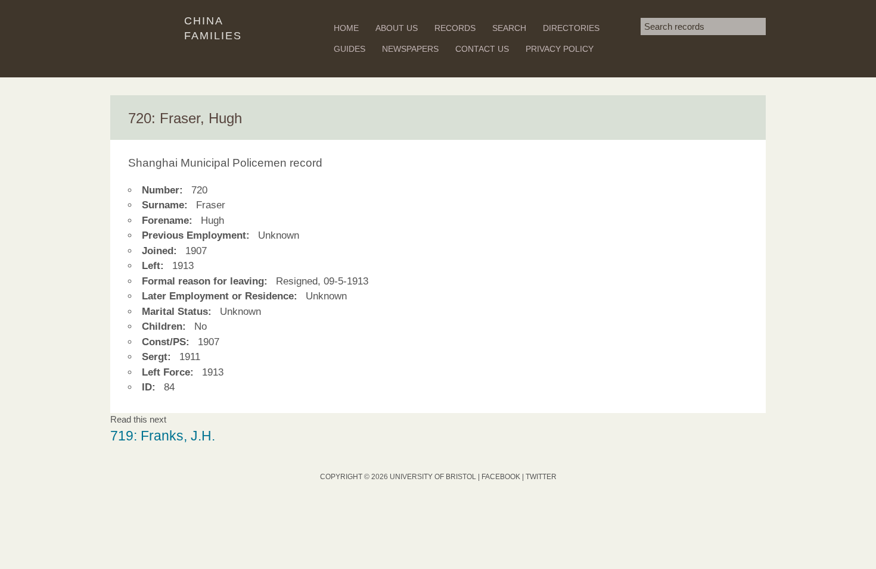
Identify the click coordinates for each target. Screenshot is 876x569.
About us (396, 28)
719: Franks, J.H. (162, 436)
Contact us (482, 49)
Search (509, 28)
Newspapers (410, 49)
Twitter (541, 477)
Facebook (501, 477)
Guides (349, 49)
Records (455, 28)
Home (346, 28)
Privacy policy (560, 49)
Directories (571, 28)
